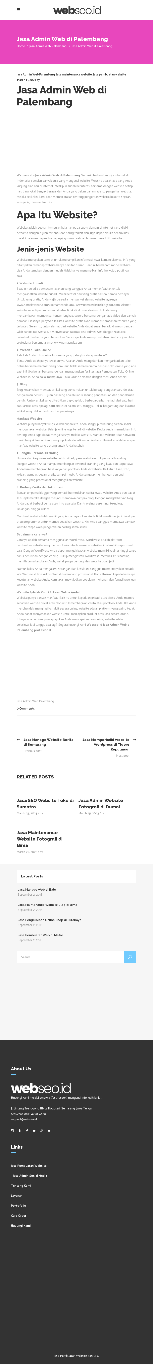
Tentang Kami (21, 1186)
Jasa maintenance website (74, 74)
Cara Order (18, 1215)
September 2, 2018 (30, 894)
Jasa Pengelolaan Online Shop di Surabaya (49, 920)
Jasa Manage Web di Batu (37, 889)
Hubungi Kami (21, 1225)
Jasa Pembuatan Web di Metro (40, 935)
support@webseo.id (24, 1119)
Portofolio (18, 1205)
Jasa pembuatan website (109, 74)
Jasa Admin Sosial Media (30, 1176)
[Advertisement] (76, 143)
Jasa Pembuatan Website (29, 1166)
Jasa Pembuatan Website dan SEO (76, 1356)
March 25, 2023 (27, 813)
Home (21, 46)
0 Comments (26, 708)
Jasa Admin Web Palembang (48, 46)
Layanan (17, 1195)
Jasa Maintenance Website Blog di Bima (47, 905)
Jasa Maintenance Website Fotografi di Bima (40, 839)
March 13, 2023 (26, 79)
